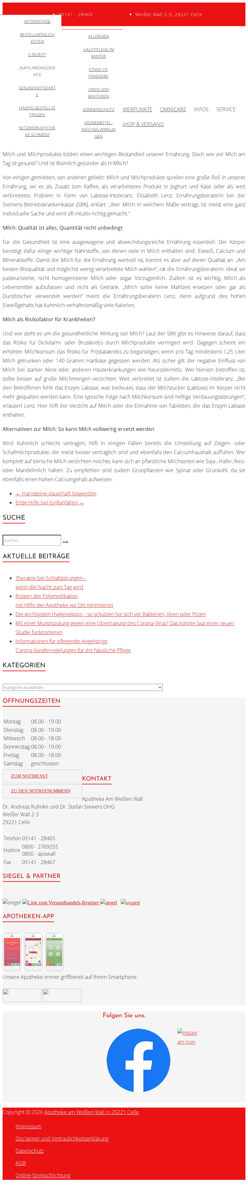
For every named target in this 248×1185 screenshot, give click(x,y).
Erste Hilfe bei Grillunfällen (50, 502)
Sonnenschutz (98, 109)
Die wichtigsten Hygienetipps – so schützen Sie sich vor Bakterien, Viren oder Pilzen (111, 614)
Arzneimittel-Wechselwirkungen (98, 129)
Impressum (28, 1126)
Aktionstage (37, 21)
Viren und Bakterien (98, 92)
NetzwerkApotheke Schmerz (37, 131)
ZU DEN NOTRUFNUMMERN (40, 791)
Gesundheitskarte (37, 91)
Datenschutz (30, 1150)
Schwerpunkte (132, 109)
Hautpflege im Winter (98, 52)
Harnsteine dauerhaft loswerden (56, 493)
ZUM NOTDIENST (29, 776)
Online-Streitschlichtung (43, 1175)
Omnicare (173, 109)
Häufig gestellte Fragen (37, 111)
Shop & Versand (142, 124)
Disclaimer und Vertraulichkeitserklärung (62, 1138)
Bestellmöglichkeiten (37, 38)
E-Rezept (37, 54)
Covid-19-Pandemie (98, 72)
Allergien (98, 36)
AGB (21, 1163)
